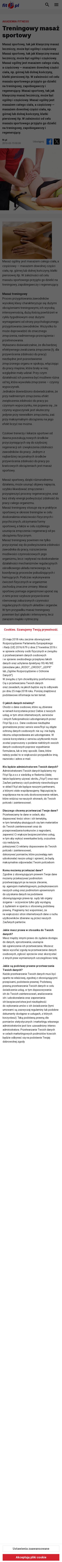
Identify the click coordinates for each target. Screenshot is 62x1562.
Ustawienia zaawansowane (31, 1548)
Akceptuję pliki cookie (31, 1557)
